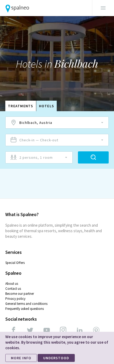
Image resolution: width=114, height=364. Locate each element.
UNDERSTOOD (56, 358)
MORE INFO (21, 358)
